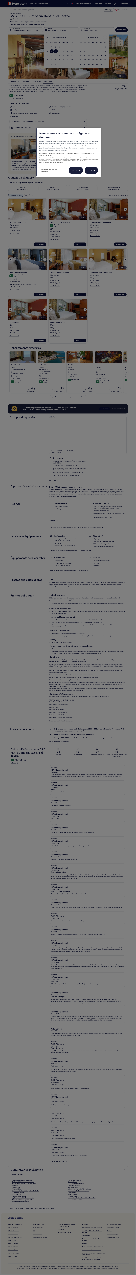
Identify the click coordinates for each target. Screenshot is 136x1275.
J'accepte (91, 170)
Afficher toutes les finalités (49, 170)
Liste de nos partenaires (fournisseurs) (51, 162)
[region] (68, 152)
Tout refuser (75, 170)
